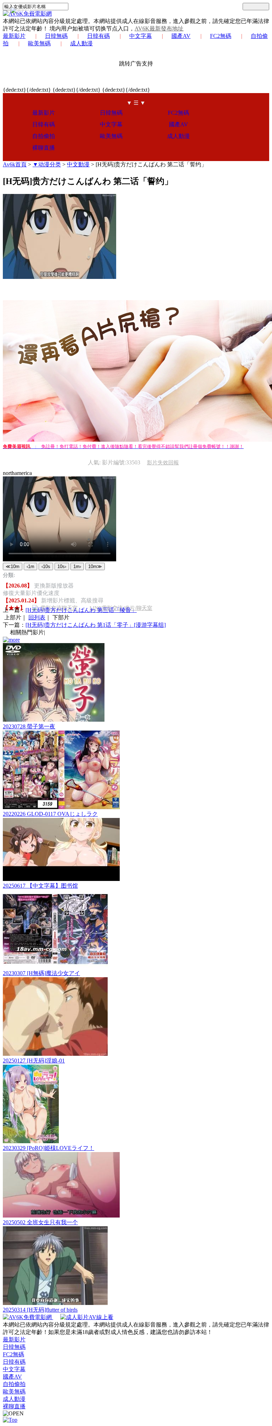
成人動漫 (81, 43)
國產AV (181, 36)
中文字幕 (140, 36)
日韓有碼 (98, 36)
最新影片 (14, 36)
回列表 (36, 617)
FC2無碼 (220, 36)
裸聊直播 (43, 148)
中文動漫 (78, 164)
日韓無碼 (56, 36)
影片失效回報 (163, 462)
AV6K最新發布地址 (159, 28)
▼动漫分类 (47, 164)
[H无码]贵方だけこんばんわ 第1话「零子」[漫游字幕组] (96, 625)
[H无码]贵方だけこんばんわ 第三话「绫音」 (81, 610)
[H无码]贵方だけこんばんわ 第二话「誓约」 (151, 164)
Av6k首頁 (15, 164)
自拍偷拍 (43, 136)
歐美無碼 (39, 43)
